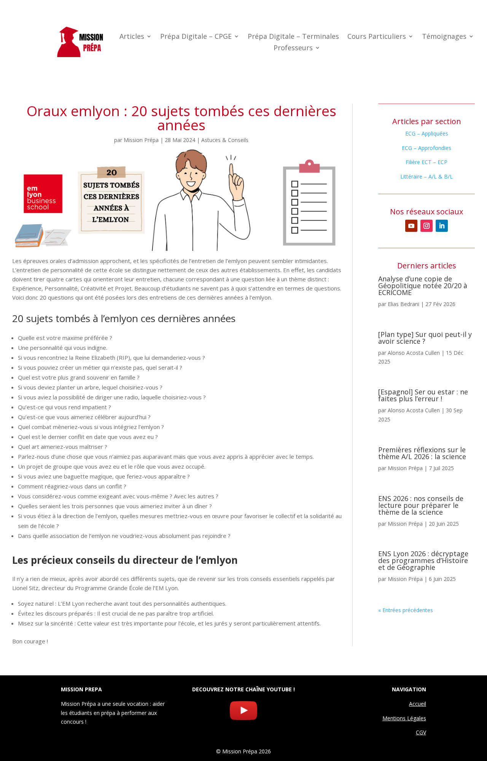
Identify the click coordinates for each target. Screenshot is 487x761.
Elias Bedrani (403, 304)
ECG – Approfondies (426, 148)
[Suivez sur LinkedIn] (442, 226)
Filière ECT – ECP (426, 162)
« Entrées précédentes (405, 610)
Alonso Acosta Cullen (414, 352)
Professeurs (293, 48)
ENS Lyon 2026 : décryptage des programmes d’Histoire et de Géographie (423, 560)
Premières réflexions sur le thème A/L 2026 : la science (422, 453)
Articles (131, 37)
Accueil (417, 703)
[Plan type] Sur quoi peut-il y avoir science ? (425, 338)
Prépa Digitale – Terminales (293, 37)
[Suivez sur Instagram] (426, 226)
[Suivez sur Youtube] (411, 226)
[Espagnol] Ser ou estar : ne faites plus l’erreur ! (423, 395)
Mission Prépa (141, 140)
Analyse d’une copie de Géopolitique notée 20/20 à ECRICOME (422, 285)
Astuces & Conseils (224, 140)
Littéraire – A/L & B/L (426, 176)
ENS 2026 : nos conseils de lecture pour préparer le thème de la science (420, 505)
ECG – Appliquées (426, 133)
